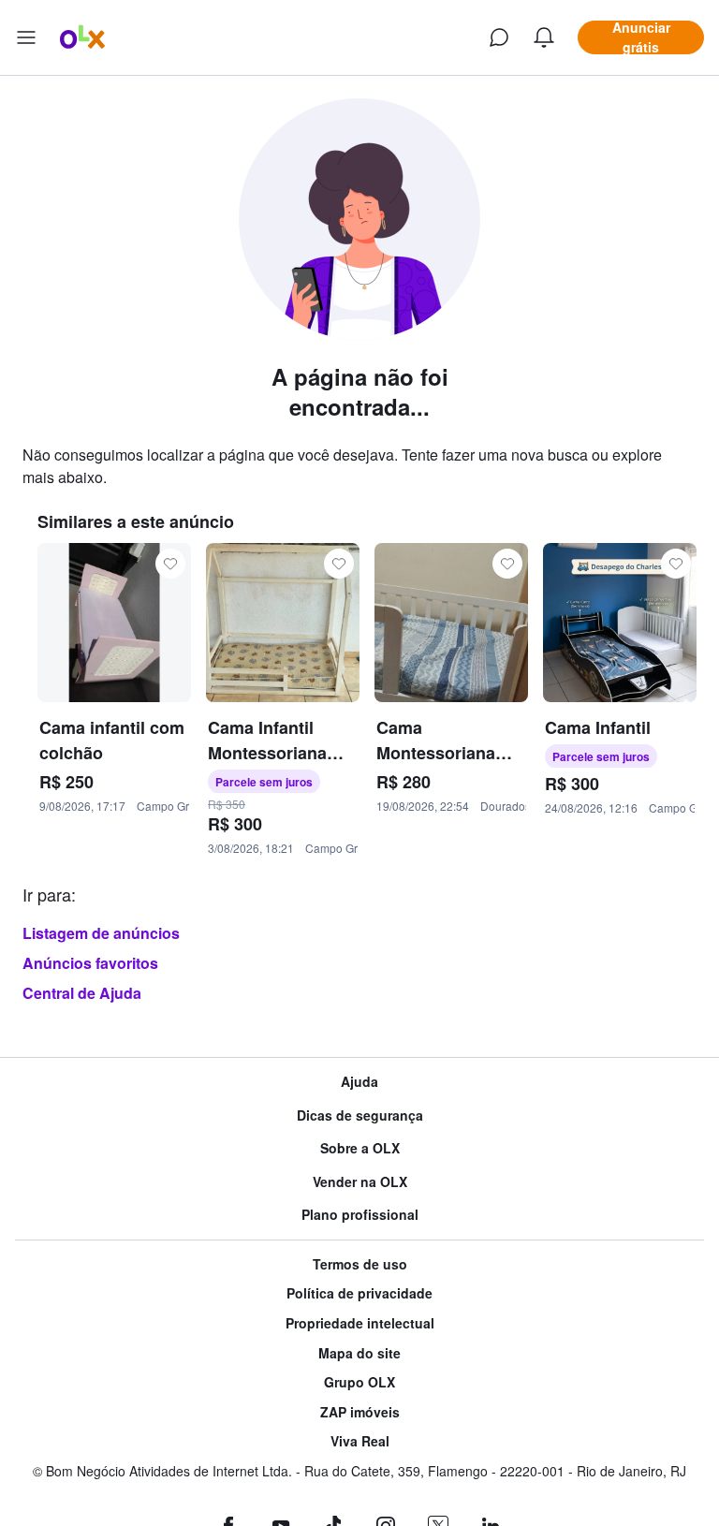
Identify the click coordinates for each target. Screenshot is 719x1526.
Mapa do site (359, 1353)
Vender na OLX (360, 1182)
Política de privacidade (359, 1293)
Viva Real (359, 1441)
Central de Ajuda (81, 993)
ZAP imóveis (360, 1412)
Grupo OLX (359, 1382)
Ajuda (359, 1082)
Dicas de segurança (360, 1115)
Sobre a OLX (360, 1148)
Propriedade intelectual (360, 1323)
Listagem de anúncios (101, 933)
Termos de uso (360, 1264)
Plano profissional (359, 1215)
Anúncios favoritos (90, 963)
